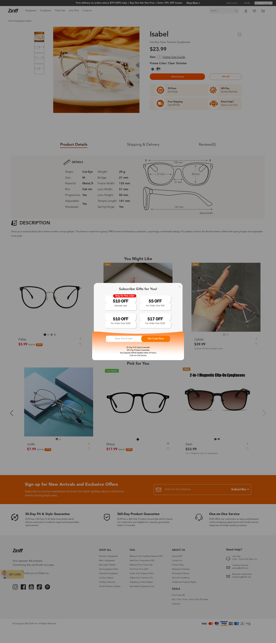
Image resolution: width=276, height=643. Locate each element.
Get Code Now (156, 339)
